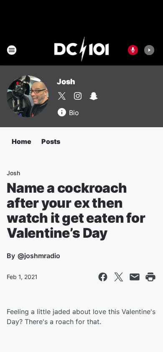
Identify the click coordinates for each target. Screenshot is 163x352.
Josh (66, 81)
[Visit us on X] (62, 96)
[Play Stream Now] (149, 50)
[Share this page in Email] (134, 277)
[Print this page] (150, 277)
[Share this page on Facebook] (103, 277)
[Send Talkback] (133, 50)
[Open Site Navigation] (12, 50)
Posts (50, 141)
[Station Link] (81, 50)
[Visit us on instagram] (78, 96)
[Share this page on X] (119, 277)
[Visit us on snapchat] (94, 96)
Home (21, 141)
